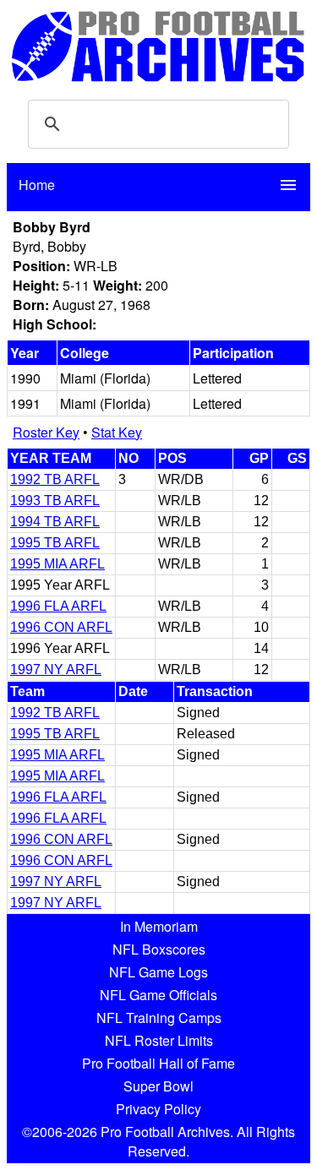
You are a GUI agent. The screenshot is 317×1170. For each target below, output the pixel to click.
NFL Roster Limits (159, 1040)
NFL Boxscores (158, 949)
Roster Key (46, 432)
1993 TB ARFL (55, 500)
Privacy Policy (158, 1108)
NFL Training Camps (158, 1017)
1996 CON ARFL (61, 627)
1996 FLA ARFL (58, 606)
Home (37, 184)
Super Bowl (158, 1086)
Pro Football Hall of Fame (158, 1063)
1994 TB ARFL (55, 521)
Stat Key (116, 432)
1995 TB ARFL (55, 543)
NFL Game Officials (158, 994)
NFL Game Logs (158, 972)
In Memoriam (159, 926)
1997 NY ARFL (55, 669)
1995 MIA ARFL (57, 564)
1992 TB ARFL (55, 479)
